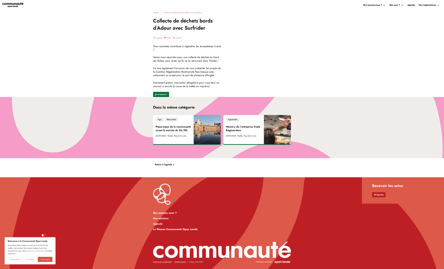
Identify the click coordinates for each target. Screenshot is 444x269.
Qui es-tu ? (395, 5)
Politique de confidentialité (162, 262)
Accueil (156, 12)
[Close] (53, 239)
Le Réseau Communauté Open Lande (175, 229)
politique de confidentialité (35, 251)
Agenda (411, 5)
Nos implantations (427, 5)
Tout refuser (30, 259)
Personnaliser (15, 259)
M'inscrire (379, 194)
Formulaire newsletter (264, 262)
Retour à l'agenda (163, 164)
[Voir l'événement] (187, 129)
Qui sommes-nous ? (372, 5)
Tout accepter (45, 259)
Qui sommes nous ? (165, 213)
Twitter (168, 38)
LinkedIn (178, 38)
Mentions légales (180, 262)
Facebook (159, 38)
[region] (30, 250)
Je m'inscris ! (161, 94)
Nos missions (160, 218)
